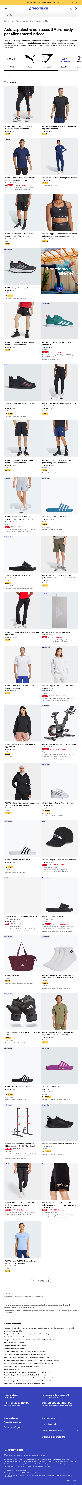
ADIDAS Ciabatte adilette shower (55, 916)
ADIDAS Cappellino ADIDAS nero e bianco (59, 860)
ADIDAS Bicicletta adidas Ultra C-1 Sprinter (59, 744)
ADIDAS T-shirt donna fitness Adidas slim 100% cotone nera (21, 917)
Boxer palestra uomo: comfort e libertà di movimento (23, 1366)
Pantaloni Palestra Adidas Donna (16, 1337)
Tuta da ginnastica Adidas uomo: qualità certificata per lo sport (27, 1357)
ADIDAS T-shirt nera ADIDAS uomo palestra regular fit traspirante (59, 127)
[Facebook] (5, 1427)
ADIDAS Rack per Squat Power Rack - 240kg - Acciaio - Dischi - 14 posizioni (20, 1145)
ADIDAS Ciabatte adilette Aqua (54, 517)
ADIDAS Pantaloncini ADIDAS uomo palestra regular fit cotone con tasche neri (59, 1203)
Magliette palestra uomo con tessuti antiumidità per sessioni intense (28, 1363)
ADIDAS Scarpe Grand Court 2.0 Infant (57, 803)
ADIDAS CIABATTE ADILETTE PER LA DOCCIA (56, 1088)
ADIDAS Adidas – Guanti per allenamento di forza (22, 1033)
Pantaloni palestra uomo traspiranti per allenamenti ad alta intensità (28, 1378)
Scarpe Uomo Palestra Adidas (14, 1348)
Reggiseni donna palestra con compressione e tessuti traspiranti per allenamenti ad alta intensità (39, 1328)
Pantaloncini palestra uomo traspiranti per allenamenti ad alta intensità (29, 1381)
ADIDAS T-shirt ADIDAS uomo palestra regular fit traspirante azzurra (20, 179)
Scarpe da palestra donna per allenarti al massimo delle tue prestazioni (29, 1340)
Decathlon (64, 67)
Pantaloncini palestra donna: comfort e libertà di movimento (25, 1375)
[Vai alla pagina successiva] (48, 1280)
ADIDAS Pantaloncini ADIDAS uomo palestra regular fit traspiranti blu (56, 461)
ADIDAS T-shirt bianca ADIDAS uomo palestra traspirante (20, 687)
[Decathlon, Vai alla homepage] (38, 8)
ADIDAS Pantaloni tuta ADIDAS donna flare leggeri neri (22, 633)
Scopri (60, 288)
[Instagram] (18, 1427)
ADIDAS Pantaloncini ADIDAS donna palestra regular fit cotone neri (19, 343)
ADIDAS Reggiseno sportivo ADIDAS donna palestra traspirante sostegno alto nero (59, 235)
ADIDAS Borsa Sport (13, 975)
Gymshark (47, 67)
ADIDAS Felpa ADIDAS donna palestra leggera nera (20, 745)
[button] (34, 188)
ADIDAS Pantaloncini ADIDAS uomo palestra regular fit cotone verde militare (58, 576)
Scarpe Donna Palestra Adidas (15, 1345)
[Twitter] (10, 1427)
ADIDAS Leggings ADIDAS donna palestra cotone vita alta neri (59, 404)
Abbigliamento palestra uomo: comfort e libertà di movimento (26, 1351)
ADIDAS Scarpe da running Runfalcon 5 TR (22, 288)
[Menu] (6, 8)
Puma (30, 67)
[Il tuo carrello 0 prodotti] (75, 8)
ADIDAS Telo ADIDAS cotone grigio (56, 632)
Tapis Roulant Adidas (11, 1369)
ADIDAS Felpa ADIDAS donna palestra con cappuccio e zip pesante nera (22, 804)
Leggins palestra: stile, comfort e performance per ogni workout (27, 1372)
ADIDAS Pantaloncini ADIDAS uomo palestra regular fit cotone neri (19, 461)
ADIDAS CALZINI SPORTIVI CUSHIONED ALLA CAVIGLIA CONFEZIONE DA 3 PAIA (57, 976)
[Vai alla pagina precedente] (33, 1280)
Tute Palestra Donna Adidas (14, 1343)
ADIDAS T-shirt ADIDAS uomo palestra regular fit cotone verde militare (57, 1033)
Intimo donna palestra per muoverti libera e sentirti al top (24, 1384)
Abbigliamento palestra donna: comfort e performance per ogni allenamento (31, 1360)
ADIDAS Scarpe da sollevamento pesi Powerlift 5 (57, 343)
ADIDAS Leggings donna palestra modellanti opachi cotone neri (18, 127)
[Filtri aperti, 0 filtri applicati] (7, 76)
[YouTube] (14, 1427)
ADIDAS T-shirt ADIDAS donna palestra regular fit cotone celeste (20, 1262)
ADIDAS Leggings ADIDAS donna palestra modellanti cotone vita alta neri (22, 1203)
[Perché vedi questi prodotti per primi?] (5, 82)
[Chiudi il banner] (76, 2)
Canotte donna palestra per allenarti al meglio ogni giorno (25, 1354)
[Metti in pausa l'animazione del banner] (73, 2)
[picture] (22, 104)
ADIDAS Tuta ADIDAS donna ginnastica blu (59, 178)
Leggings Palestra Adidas (13, 1331)
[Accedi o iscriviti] (70, 8)
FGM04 (12, 67)
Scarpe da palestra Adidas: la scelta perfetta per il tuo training (26, 1334)
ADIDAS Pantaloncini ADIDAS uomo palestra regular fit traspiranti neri (19, 235)
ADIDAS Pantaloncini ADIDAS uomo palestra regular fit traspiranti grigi (19, 518)
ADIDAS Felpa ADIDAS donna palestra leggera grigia (57, 687)
